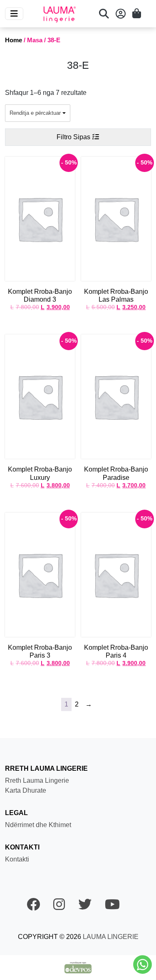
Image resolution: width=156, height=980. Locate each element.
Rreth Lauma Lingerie (37, 780)
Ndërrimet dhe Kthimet (38, 824)
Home (13, 40)
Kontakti (17, 859)
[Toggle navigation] (14, 13)
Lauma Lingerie (110, 936)
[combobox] (37, 113)
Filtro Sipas (74, 136)
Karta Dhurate (25, 790)
